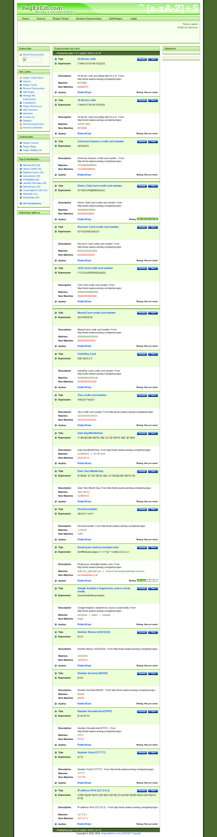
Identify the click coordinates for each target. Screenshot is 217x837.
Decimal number (87, 509)
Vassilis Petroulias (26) (34, 183)
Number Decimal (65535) (93, 673)
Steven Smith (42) (32, 169)
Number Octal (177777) (92, 752)
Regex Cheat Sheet (33, 77)
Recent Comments (32, 127)
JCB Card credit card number (95, 268)
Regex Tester (61, 18)
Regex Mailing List (32, 150)
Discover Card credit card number (98, 226)
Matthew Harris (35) (33, 172)
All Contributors (32, 203)
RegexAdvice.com (110, 833)
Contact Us (29, 117)
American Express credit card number (101, 141)
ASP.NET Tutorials (131, 833)
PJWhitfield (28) (31, 179)
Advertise (28, 113)
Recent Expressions (33, 54)
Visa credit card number (92, 395)
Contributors (29, 102)
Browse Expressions (89, 18)
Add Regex (115, 18)
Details (142, 59)
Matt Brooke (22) (31, 186)
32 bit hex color (87, 100)
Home (25, 18)
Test (153, 59)
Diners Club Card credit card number (100, 185)
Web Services (30, 109)
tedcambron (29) (31, 176)
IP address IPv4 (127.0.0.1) (94, 790)
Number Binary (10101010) (94, 632)
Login (133, 18)
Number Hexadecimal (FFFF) (95, 711)
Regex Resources (32, 106)
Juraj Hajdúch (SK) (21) (35, 190)
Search (41, 18)
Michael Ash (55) (31, 165)
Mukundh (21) (30, 194)
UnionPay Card (87, 353)
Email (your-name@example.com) (98, 547)
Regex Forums (31, 143)
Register (27, 120)
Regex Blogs (29, 146)
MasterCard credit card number (97, 312)
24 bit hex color (87, 59)
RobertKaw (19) (31, 197)
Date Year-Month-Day (90, 471)
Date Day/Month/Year (90, 433)
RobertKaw (84, 92)
